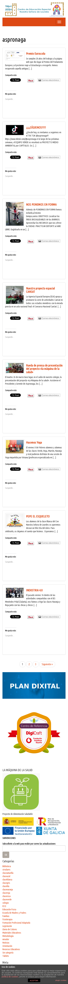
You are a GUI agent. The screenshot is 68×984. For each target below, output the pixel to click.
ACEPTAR (34, 981)
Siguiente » (47, 664)
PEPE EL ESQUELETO (38, 516)
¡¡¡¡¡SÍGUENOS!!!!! (36, 127)
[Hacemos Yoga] (14, 446)
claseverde (7, 899)
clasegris (6, 883)
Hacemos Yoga (34, 442)
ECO (4, 906)
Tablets (5, 956)
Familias (5, 916)
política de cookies (10, 977)
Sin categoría (7, 952)
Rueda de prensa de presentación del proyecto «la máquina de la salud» (44, 369)
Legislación (7, 926)
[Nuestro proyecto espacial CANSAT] (14, 295)
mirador (5, 939)
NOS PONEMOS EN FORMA (41, 204)
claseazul (6, 876)
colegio (5, 902)
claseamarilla (7, 873)
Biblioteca (6, 866)
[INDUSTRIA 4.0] (14, 593)
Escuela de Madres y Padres (14, 912)
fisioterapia (7, 919)
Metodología (8, 936)
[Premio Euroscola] (14, 55)
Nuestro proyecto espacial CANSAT (40, 290)
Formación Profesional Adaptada (16, 922)
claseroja (6, 893)
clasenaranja (7, 889)
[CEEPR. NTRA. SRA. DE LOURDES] (34, 9)
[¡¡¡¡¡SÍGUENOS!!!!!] (14, 130)
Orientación (7, 946)
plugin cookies (60, 980)
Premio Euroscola (35, 53)
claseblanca (7, 879)
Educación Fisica (9, 909)
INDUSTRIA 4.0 (34, 590)
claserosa (6, 896)
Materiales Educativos (11, 932)
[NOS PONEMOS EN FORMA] (14, 213)
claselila (5, 886)
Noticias (5, 942)
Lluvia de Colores (9, 929)
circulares (6, 869)
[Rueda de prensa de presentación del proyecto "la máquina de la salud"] (14, 368)
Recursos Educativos (11, 949)
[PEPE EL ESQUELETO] (14, 520)
